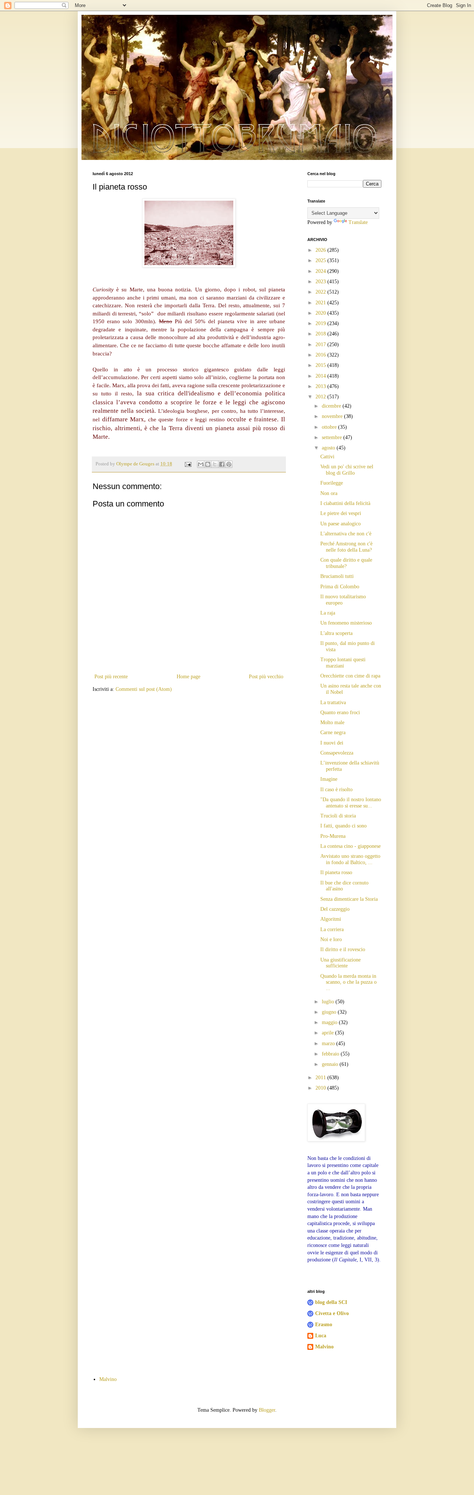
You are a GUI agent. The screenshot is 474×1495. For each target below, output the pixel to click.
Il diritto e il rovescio (342, 949)
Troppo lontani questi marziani (342, 663)
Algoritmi (330, 919)
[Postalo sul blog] (207, 464)
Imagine (328, 779)
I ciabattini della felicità (345, 503)
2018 (321, 334)
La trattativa (333, 702)
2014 (321, 376)
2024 (321, 271)
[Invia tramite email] (200, 464)
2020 (321, 313)
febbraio (331, 1054)
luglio (329, 1001)
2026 (321, 250)
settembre (332, 437)
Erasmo (323, 1324)
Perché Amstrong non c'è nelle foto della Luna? (346, 547)
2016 (321, 355)
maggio (330, 1022)
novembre (333, 416)
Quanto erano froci (340, 712)
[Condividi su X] (214, 464)
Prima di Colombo (339, 586)
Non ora (328, 493)
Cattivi (327, 456)
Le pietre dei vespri (340, 513)
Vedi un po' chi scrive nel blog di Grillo (346, 470)
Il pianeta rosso (336, 872)
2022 (321, 292)
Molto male (332, 722)
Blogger (267, 1410)
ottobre (330, 427)
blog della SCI (331, 1302)
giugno (330, 1012)
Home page (188, 676)
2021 (321, 302)
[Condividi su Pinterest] (229, 464)
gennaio (331, 1064)
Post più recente (111, 676)
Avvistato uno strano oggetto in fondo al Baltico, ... (350, 859)
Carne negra (333, 732)
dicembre (332, 406)
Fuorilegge (331, 483)
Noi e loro (331, 939)
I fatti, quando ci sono (343, 826)
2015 (321, 365)
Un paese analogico (340, 523)
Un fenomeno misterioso (346, 623)
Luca (320, 1335)
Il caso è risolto (336, 789)
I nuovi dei (331, 743)
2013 (321, 386)
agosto (329, 448)
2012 (321, 396)
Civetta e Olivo (332, 1313)
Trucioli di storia (338, 816)
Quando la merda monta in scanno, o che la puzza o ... (348, 982)
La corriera (332, 929)
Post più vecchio (266, 676)
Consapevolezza (336, 753)
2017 (321, 344)
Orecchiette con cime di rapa (350, 676)
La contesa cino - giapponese (350, 846)
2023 (321, 281)
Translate (358, 222)
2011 (321, 1077)
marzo (329, 1043)
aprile (328, 1033)
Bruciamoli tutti (337, 576)
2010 (321, 1088)
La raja (327, 613)
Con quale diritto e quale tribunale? (346, 563)
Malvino (324, 1346)
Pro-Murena (333, 836)
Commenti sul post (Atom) (144, 689)
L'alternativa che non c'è (345, 533)
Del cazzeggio (335, 909)
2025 (321, 260)
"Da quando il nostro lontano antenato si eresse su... (350, 803)
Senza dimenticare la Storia (349, 899)
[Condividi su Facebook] (222, 464)
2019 (321, 323)
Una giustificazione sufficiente (340, 963)
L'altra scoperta (336, 633)
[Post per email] (188, 463)
